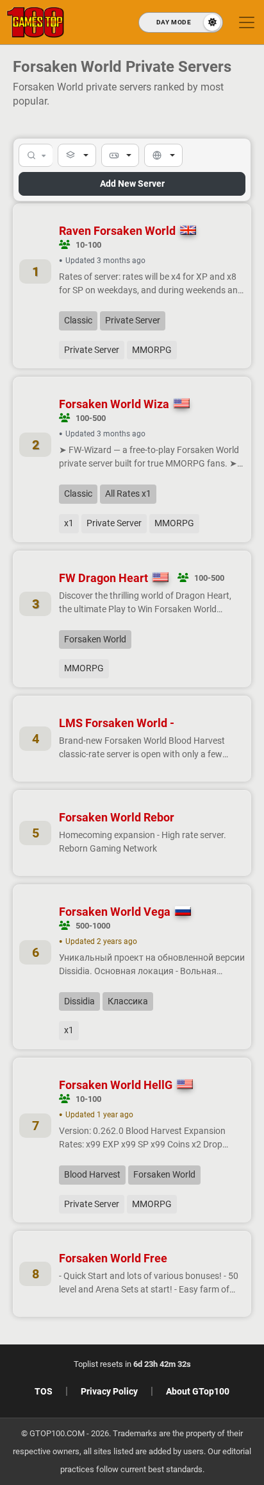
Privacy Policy (109, 1391)
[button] (77, 155)
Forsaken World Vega (114, 911)
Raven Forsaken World (117, 230)
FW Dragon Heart (103, 578)
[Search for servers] (36, 155)
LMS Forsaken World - (116, 723)
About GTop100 (197, 1391)
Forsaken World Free (113, 1258)
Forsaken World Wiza (114, 404)
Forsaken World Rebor (116, 817)
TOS (44, 1391)
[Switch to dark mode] (180, 22)
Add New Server (132, 183)
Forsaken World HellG (115, 1085)
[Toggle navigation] (246, 22)
